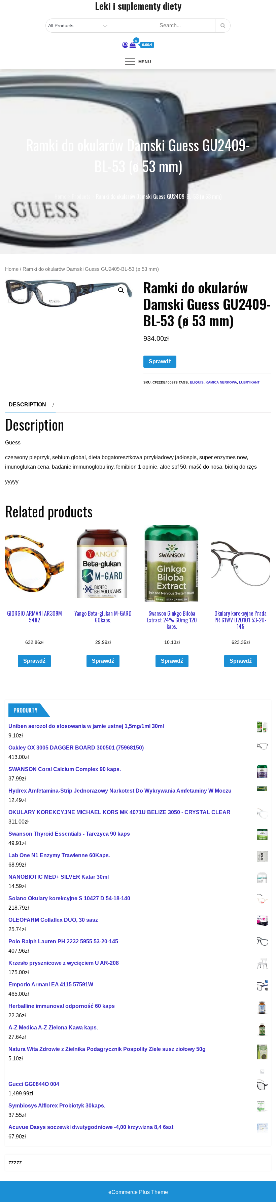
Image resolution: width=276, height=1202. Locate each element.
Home (12, 269)
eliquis (197, 382)
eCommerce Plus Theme (138, 1192)
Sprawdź (160, 361)
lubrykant (249, 382)
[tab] (30, 404)
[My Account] (125, 45)
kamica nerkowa (221, 382)
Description (27, 404)
